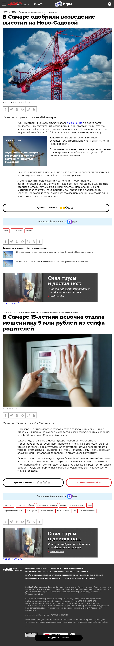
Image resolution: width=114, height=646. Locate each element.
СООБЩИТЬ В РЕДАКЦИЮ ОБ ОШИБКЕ (79, 579)
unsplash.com (25, 102)
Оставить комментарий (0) (89, 482)
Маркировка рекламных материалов (42, 579)
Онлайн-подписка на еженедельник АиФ (44, 572)
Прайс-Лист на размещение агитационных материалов (51, 575)
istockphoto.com (10, 408)
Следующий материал (58, 638)
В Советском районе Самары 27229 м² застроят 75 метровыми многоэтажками (51, 261)
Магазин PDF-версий (73, 568)
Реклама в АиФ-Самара (77, 572)
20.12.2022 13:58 (9, 12)
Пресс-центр (55, 568)
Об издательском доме (36, 568)
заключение (74, 123)
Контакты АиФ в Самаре (91, 575)
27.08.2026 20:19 (10, 312)
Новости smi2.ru (12, 303)
